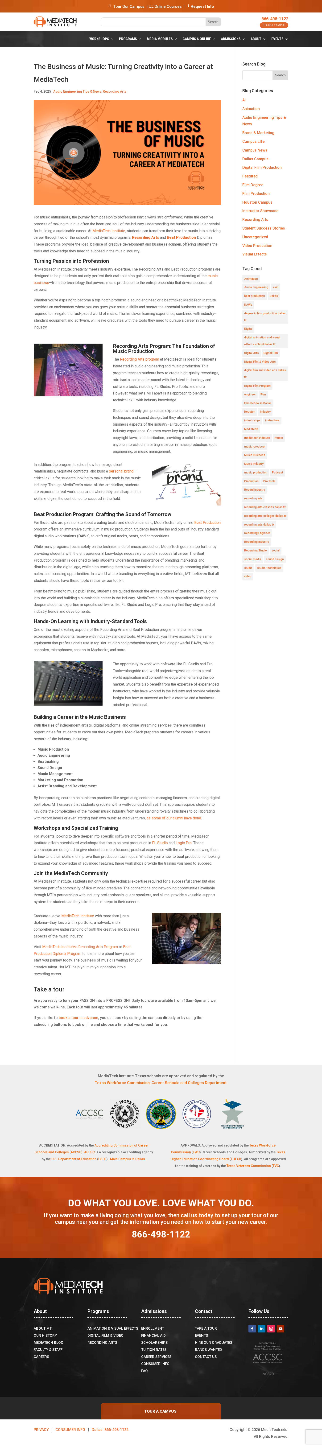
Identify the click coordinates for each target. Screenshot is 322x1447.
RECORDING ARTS (102, 1343)
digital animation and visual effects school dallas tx (262, 341)
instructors (272, 420)
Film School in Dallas (258, 403)
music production (255, 472)
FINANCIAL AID (153, 1336)
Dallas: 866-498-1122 (110, 1429)
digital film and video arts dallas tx (265, 374)
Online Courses (167, 6)
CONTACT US (206, 1357)
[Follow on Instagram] (271, 1328)
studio (248, 568)
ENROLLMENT (152, 1329)
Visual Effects (254, 254)
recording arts (253, 498)
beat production (254, 296)
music (279, 438)
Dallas (274, 296)
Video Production (257, 245)
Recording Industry (256, 541)
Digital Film (271, 353)
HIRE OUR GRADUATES (213, 1343)
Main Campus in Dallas (127, 1159)
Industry (265, 411)
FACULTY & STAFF (48, 1350)
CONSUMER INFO (155, 1364)
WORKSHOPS (99, 39)
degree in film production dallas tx (265, 317)
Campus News (254, 150)
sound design (275, 559)
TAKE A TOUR (206, 1329)
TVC (276, 1166)
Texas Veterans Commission (249, 1166)
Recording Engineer (257, 533)
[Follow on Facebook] (252, 1328)
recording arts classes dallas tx (265, 507)
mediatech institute (257, 438)
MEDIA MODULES (160, 39)
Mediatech (251, 429)
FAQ (144, 1371)
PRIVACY (41, 1429)
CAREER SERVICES (156, 1357)
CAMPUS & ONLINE (197, 39)
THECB (236, 1159)
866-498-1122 (274, 18)
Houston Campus (257, 202)
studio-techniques (269, 568)
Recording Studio (255, 550)
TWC (196, 1152)
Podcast (277, 472)
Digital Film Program (257, 385)
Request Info (202, 6)
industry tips (252, 420)
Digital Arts (251, 353)
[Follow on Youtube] (280, 1328)
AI (244, 100)
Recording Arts (114, 91)
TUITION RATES (153, 1350)
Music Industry (254, 463)
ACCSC (76, 1152)
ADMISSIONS (231, 39)
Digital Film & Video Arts (260, 361)
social (276, 550)
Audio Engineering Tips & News (77, 91)
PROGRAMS (128, 39)
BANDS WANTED (208, 1350)
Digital (248, 328)
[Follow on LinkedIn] (261, 1328)
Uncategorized (255, 237)
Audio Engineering (256, 287)
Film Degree (252, 185)
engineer (250, 394)
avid (275, 287)
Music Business (254, 455)
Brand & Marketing (258, 133)
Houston (249, 411)
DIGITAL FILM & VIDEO (105, 1336)
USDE (102, 1159)
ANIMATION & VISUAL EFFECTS (112, 1329)
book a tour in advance (78, 1017)
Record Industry (254, 489)
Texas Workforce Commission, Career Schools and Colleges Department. (161, 1082)
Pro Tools (269, 481)
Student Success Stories (263, 228)
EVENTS (277, 39)
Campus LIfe (253, 141)
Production (251, 481)
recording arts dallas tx (259, 524)
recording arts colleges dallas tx (265, 516)
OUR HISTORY (45, 1336)
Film (263, 394)
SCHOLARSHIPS (154, 1343)
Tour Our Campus (128, 6)
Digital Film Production (262, 167)
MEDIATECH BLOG (48, 1343)
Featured (250, 176)
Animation (251, 109)
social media (252, 559)
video (247, 576)
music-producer (254, 446)
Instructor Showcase (260, 211)
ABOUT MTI (43, 1329)
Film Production (256, 193)
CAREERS (41, 1357)
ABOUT (256, 39)
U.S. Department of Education (73, 1159)
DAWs (248, 304)
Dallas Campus (255, 159)
